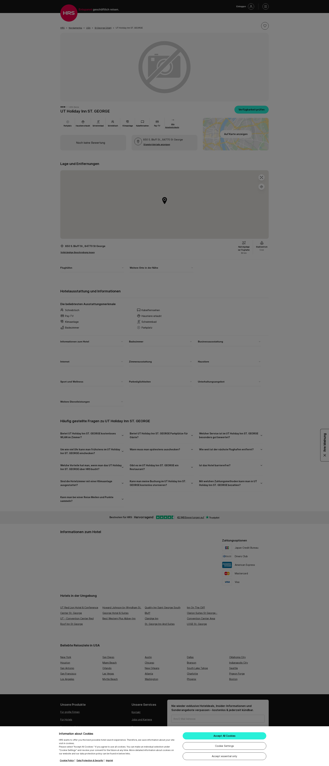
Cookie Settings (224, 745)
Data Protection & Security (90, 760)
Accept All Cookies (225, 735)
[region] (164, 746)
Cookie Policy (67, 760)
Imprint (109, 760)
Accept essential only (224, 756)
